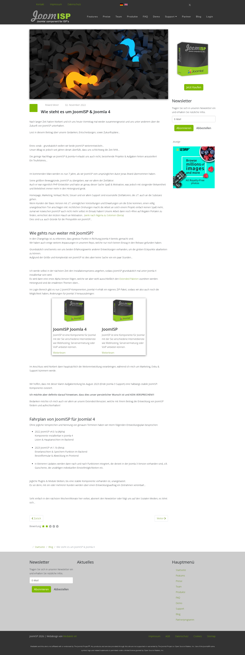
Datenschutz (74, 4)
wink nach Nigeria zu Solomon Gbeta (104, 215)
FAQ (145, 16)
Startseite (40, 547)
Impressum (56, 4)
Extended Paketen (129, 278)
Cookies (197, 636)
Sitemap (211, 636)
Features (92, 16)
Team (119, 16)
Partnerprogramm (184, 619)
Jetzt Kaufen (193, 87)
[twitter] (190, 5)
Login (209, 16)
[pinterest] (196, 5)
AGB (167, 636)
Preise (106, 16)
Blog (198, 16)
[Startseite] (51, 16)
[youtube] (201, 5)
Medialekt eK (70, 636)
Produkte (132, 16)
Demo (156, 16)
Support (169, 16)
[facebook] (184, 5)
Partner (186, 16)
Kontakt (40, 4)
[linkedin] (207, 5)
